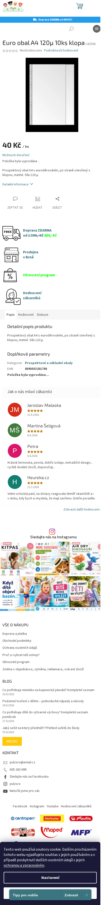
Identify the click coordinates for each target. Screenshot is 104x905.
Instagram (37, 806)
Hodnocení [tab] (26, 314)
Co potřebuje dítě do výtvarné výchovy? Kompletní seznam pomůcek (45, 714)
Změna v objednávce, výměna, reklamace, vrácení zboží (43, 669)
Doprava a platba (14, 634)
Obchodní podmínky (16, 641)
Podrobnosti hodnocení (61, 50)
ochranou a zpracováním (24, 865)
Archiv (12, 741)
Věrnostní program (16, 662)
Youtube (53, 806)
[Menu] (97, 29)
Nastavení (50, 877)
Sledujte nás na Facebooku (29, 776)
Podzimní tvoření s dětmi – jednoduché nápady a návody (43, 701)
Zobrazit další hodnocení (81, 509)
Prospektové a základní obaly (49, 363)
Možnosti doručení (15, 155)
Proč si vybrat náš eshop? (21, 655)
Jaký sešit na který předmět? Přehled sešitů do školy (41, 728)
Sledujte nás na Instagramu (53, 537)
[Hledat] (71, 29)
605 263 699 (18, 769)
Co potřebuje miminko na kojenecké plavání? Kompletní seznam (48, 690)
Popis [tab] (11, 314)
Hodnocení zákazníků (76, 806)
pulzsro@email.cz (22, 762)
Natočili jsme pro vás (25, 790)
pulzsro (15, 783)
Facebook (20, 806)
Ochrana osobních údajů (19, 648)
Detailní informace (15, 184)
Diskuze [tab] (42, 314)
